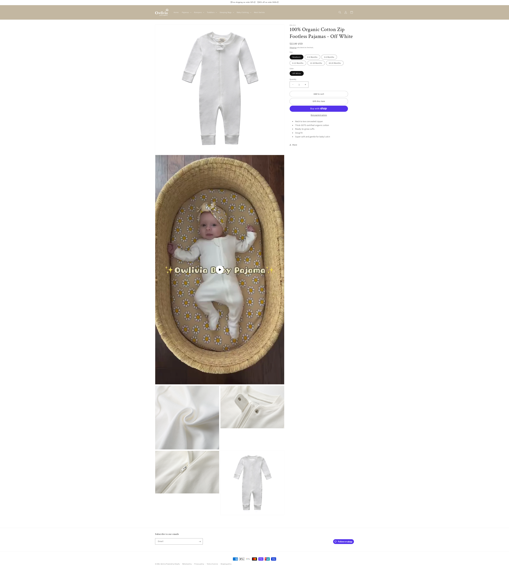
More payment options (319, 115)
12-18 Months (316, 63)
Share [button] (294, 145)
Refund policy (187, 564)
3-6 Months (329, 57)
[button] (186, 12)
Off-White (296, 73)
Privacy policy (199, 564)
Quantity (293, 79)
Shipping (293, 47)
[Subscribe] (200, 541)
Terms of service (212, 564)
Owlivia (163, 564)
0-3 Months (312, 57)
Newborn (296, 57)
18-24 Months (335, 63)
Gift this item (319, 101)
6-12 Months (297, 63)
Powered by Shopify (173, 564)
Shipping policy (226, 564)
